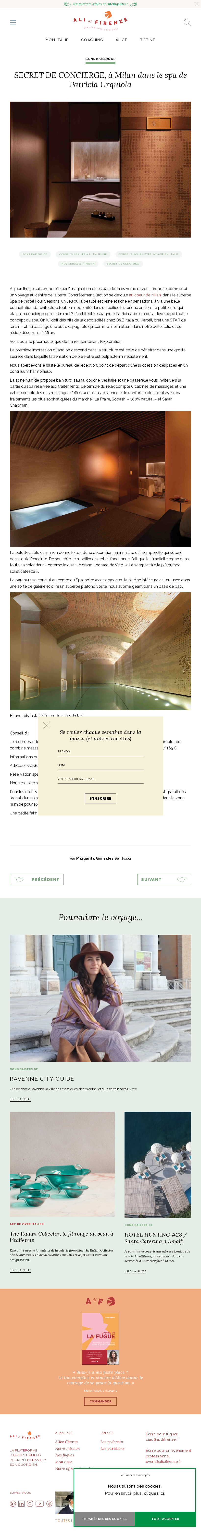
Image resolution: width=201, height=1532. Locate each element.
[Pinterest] (13, 1504)
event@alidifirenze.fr (163, 1461)
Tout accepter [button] (165, 1519)
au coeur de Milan (145, 295)
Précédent (46, 879)
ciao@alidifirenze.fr (162, 1439)
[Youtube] (40, 1504)
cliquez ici (154, 1493)
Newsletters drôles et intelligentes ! (100, 4)
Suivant (151, 879)
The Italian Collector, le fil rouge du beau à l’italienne (61, 1236)
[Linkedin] (21, 1504)
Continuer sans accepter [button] (135, 1475)
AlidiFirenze (100, 21)
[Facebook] (49, 1504)
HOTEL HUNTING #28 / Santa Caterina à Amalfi (156, 1237)
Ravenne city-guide (42, 1079)
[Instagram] (30, 1504)
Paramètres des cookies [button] (104, 1519)
